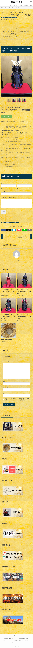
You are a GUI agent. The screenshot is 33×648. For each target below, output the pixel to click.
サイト (4, 393)
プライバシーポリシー (16, 643)
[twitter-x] (14, 636)
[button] (3, 230)
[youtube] (16, 636)
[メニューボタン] (2, 2)
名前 (3, 183)
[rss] (18, 636)
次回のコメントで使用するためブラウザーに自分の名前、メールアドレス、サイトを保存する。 (17, 399)
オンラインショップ (7, 17)
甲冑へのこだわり (13, 638)
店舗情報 (6, 638)
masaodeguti (16, 260)
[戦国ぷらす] (16, 2)
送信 (4, 211)
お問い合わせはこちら (11, 37)
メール (3, 191)
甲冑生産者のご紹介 (24, 638)
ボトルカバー (14, 17)
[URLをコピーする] (29, 230)
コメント (6, 361)
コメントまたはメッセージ (8, 197)
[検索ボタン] (31, 2)
